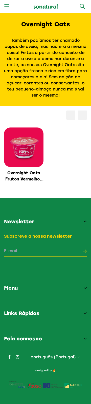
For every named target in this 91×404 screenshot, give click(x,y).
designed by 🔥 (45, 370)
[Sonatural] (46, 6)
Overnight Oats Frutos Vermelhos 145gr (23, 176)
